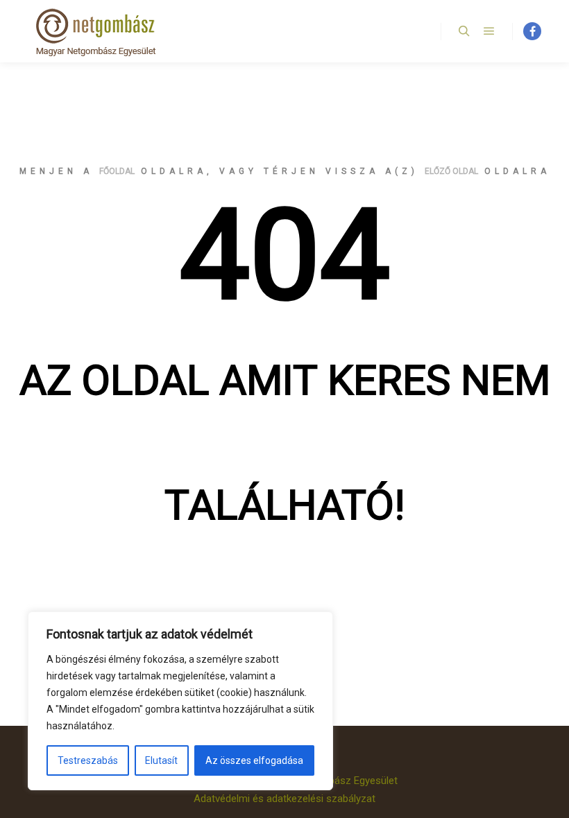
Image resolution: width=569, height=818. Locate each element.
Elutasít (161, 760)
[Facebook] (532, 31)
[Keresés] (464, 31)
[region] (180, 700)
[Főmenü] (489, 31)
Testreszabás (88, 760)
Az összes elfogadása (254, 760)
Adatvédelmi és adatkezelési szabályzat (284, 798)
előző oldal (451, 171)
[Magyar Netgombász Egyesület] (97, 31)
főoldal (117, 171)
